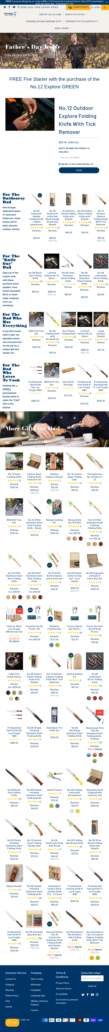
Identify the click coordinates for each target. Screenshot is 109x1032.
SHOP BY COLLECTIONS (50, 14)
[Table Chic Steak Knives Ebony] (8, 692)
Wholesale (36, 984)
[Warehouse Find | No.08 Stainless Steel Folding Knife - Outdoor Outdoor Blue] (88, 755)
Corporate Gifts (38, 996)
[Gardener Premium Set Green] (57, 645)
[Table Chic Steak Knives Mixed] (17, 698)
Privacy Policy (62, 983)
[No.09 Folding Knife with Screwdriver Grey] (71, 811)
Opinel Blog (27, 7)
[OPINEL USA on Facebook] (9, 7)
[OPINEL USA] (10, 14)
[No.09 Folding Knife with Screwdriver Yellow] (77, 811)
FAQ (7, 1001)
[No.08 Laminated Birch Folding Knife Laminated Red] (94, 698)
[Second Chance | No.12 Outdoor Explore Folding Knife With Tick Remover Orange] (92, 958)
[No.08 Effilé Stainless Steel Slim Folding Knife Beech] (28, 597)
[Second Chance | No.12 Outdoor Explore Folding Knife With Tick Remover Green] (97, 958)
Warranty (9, 990)
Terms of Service (64, 988)
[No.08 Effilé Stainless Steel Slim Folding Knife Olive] (34, 597)
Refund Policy (12, 996)
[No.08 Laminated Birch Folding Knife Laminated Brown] (100, 698)
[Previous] (8, 114)
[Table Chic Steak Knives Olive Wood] (14, 692)
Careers (34, 1010)
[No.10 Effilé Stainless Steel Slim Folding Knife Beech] (8, 597)
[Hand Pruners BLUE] (57, 806)
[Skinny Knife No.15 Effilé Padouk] (80, 538)
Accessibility (62, 994)
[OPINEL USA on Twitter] (4, 7)
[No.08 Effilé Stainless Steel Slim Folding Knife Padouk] (40, 597)
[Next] (52, 114)
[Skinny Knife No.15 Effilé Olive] (74, 538)
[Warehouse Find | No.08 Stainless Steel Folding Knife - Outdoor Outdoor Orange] (94, 755)
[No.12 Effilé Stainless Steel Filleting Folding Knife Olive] (94, 544)
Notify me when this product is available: (74, 150)
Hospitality (36, 990)
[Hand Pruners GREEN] (51, 806)
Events (54, 7)
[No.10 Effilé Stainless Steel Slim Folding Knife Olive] (14, 597)
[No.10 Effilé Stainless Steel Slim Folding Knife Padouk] (20, 597)
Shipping (9, 984)
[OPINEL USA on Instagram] (18, 7)
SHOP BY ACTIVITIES (75, 14)
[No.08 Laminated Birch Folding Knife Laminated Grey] (88, 698)
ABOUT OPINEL (62, 28)
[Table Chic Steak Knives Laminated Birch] (20, 692)
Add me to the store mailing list (77, 164)
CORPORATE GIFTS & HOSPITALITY (81, 21)
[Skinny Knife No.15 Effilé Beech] (68, 538)
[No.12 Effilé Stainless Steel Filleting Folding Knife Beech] (88, 544)
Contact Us (10, 979)
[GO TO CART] (105, 7)
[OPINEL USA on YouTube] (13, 7)
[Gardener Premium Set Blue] (51, 645)
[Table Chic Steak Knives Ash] (11, 698)
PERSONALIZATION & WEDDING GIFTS (44, 21)
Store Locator (42, 7)
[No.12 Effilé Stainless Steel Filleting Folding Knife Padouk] (100, 544)
